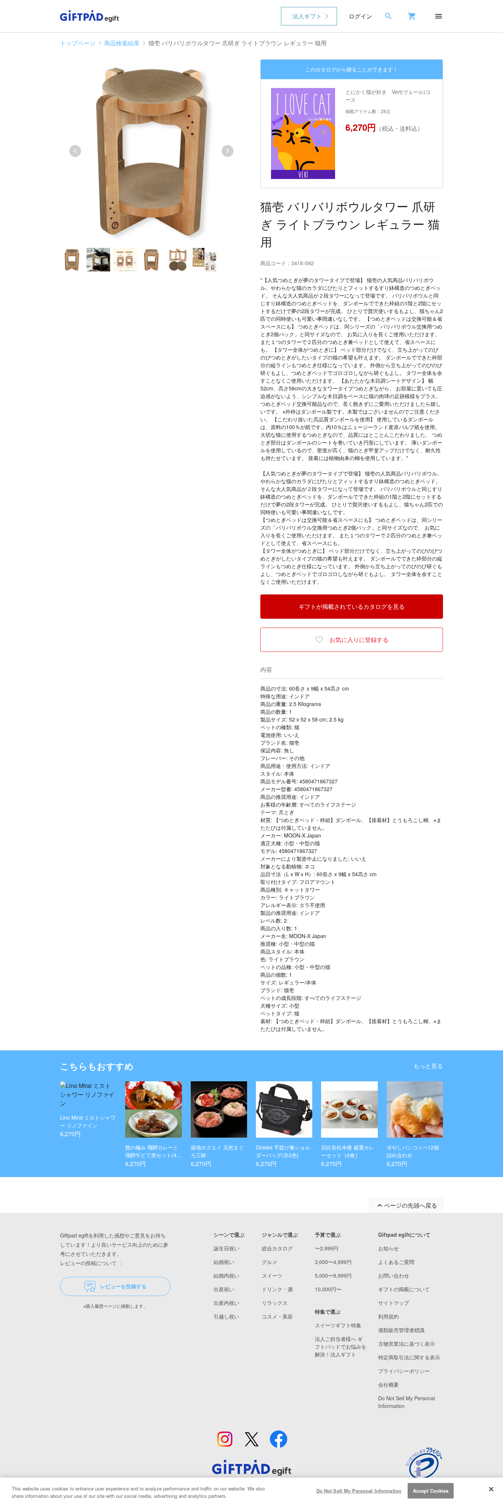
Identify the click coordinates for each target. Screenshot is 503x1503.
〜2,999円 (326, 1248)
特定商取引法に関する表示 (409, 1357)
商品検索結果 (122, 43)
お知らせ (388, 1248)
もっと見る (428, 1065)
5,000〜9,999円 (333, 1275)
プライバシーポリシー (404, 1370)
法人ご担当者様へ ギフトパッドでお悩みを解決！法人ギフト (340, 1346)
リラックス (275, 1302)
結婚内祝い (226, 1275)
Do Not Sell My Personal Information (359, 1490)
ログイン (360, 16)
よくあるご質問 (396, 1261)
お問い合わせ (393, 1275)
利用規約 (388, 1316)
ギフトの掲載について (404, 1289)
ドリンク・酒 (277, 1289)
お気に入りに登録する (359, 639)
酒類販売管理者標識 (401, 1330)
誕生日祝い (226, 1248)
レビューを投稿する (123, 1286)
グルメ (269, 1261)
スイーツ (272, 1275)
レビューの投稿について (88, 1263)
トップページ (77, 43)
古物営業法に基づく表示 (406, 1343)
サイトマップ (393, 1302)
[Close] (491, 1489)
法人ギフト (307, 16)
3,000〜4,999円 (333, 1261)
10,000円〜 (328, 1289)
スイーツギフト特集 (338, 1325)
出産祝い (224, 1289)
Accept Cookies (431, 1490)
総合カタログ (277, 1248)
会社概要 (388, 1384)
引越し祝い (226, 1316)
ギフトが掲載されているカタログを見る (352, 606)
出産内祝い (226, 1302)
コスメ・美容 (277, 1316)
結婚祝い (224, 1261)
